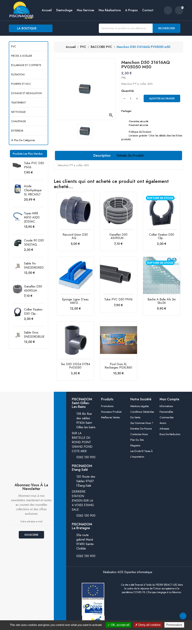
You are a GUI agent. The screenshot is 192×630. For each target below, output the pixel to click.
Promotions (107, 406)
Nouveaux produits (111, 412)
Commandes (166, 417)
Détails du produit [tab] (130, 155)
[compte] (168, 10)
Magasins (135, 445)
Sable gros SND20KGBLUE (34, 334)
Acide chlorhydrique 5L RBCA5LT (33, 190)
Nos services (85, 10)
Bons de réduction (170, 434)
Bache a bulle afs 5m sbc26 (162, 301)
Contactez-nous (139, 434)
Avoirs (163, 423)
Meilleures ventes (110, 417)
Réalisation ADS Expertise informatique (127, 572)
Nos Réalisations (110, 10)
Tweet (142, 111)
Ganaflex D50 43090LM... (33, 288)
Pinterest (150, 111)
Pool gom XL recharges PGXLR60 (118, 366)
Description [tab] (101, 155)
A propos (131, 10)
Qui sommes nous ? (141, 423)
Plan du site (137, 440)
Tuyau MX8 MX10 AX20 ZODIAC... (32, 217)
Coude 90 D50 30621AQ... (34, 242)
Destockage (64, 10)
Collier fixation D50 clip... (33, 311)
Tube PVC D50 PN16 (34, 165)
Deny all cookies (149, 624)
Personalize (174, 624)
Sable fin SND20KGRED (34, 265)
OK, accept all (119, 624)
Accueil (47, 10)
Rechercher (166, 28)
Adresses (164, 428)
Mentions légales (139, 406)
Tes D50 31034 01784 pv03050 (75, 366)
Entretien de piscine (141, 428)
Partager (135, 111)
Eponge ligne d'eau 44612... (75, 301)
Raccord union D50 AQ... (75, 236)
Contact (147, 10)
